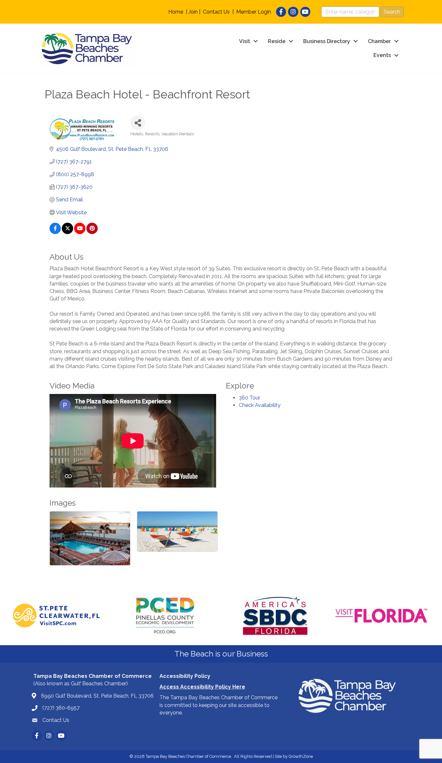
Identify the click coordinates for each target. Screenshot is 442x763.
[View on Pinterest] (92, 232)
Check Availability (260, 405)
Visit (244, 41)
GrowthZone (301, 756)
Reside (276, 41)
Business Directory (326, 41)
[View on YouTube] (79, 232)
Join (193, 12)
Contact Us (216, 12)
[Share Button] (137, 122)
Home (175, 12)
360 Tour (249, 398)
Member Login (253, 12)
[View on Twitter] (67, 232)
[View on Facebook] (55, 232)
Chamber (379, 41)
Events (382, 55)
